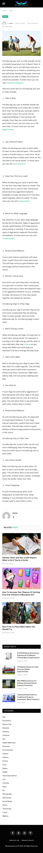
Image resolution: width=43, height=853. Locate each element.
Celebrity (5, 732)
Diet (4, 739)
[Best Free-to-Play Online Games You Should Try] (21, 613)
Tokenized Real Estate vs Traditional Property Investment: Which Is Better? (28, 697)
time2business (8, 238)
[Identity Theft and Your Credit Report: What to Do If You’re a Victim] (21, 544)
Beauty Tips (6, 724)
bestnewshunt (19, 164)
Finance (5, 757)
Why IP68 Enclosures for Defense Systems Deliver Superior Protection (27, 683)
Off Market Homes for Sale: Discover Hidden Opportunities (28, 669)
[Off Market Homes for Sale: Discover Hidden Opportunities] (8, 670)
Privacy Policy (28, 840)
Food (4, 765)
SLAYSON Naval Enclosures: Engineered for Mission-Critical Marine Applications (28, 655)
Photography (7, 794)
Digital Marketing (8, 743)
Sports (4, 805)
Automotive (6, 721)
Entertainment (7, 750)
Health (4, 772)
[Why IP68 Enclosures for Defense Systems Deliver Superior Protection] (8, 683)
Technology (6, 809)
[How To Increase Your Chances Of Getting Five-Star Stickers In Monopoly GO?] (21, 578)
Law (4, 779)
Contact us (14, 840)
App (3, 717)
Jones (11, 23)
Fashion (5, 754)
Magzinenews (8, 129)
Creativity (6, 735)
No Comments (34, 23)
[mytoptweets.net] (21, 3)
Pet (3, 790)
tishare (27, 344)
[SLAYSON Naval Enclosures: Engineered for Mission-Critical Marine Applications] (8, 656)
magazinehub (23, 201)
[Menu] (3, 3)
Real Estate (6, 798)
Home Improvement (9, 776)
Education (6, 746)
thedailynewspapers (15, 83)
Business (5, 728)
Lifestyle (5, 783)
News (5, 16)
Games (4, 768)
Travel (4, 812)
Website (5, 816)
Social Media (7, 801)
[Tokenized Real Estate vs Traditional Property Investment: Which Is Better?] (8, 697)
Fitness (5, 761)
